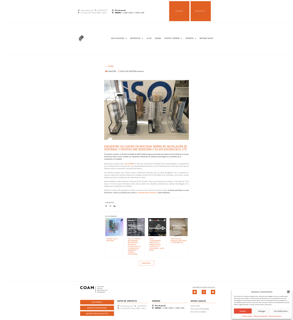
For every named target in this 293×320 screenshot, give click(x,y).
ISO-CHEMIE (129, 164)
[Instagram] (204, 292)
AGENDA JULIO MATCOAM (112, 240)
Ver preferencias (280, 311)
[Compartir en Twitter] (111, 206)
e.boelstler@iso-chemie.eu (147, 192)
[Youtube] (213, 292)
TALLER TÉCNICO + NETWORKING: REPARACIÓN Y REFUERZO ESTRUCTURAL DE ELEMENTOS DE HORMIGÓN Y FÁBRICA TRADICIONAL (134, 246)
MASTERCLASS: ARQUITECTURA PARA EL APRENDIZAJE (178, 241)
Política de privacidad (260, 316)
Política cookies (247, 316)
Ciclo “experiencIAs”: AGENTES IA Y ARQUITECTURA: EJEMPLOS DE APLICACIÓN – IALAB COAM (156, 244)
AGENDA (158, 38)
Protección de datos (274, 316)
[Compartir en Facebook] (107, 206)
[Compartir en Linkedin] (115, 206)
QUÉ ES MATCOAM (117, 38)
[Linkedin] (195, 292)
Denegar (261, 311)
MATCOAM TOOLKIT (206, 38)
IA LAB (149, 38)
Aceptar (243, 311)
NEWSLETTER (199, 11)
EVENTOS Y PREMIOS (172, 38)
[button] (288, 292)
